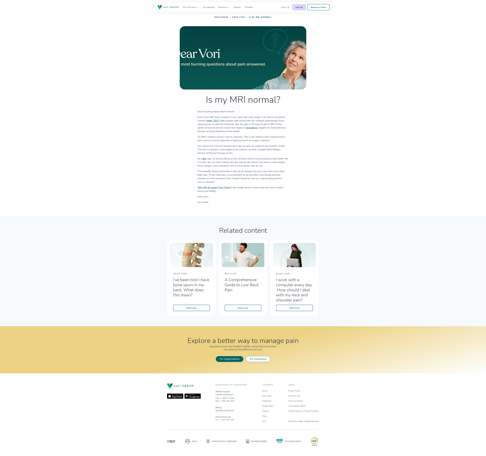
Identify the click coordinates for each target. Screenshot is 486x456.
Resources (221, 17)
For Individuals (258, 359)
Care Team (266, 395)
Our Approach (209, 7)
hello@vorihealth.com (224, 394)
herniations (252, 127)
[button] (191, 7)
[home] (168, 7)
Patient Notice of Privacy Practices (303, 411)
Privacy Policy (294, 390)
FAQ (264, 421)
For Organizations (229, 359)
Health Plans (267, 406)
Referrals (249, 7)
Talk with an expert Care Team (213, 187)
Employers (266, 401)
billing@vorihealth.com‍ (225, 410)
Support (237, 7)
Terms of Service (295, 401)
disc (204, 158)
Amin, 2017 (213, 120)
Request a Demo (318, 7)
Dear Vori (238, 17)
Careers (265, 411)
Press (264, 416)
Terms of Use (294, 395)
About (265, 390)
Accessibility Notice (297, 406)
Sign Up (299, 7)
